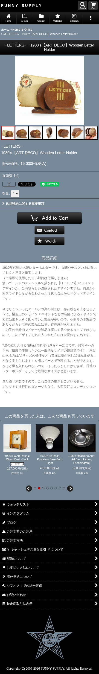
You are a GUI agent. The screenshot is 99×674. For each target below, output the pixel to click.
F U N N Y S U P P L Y (21, 5)
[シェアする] (9, 184)
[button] (82, 5)
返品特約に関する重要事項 (25, 203)
